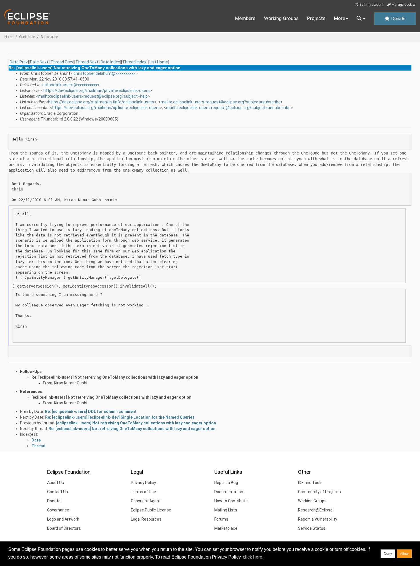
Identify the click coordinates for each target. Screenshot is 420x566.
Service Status (311, 528)
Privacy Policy (143, 482)
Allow (404, 554)
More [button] (339, 18)
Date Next (39, 62)
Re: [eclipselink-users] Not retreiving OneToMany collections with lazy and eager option (114, 377)
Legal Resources (146, 519)
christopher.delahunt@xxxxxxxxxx (104, 73)
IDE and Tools (310, 482)
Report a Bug (226, 482)
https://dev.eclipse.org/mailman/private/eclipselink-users (96, 90)
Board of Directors (64, 528)
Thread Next (86, 62)
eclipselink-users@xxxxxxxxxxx (70, 85)
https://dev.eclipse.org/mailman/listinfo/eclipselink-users (101, 102)
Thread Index (134, 62)
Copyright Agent (146, 501)
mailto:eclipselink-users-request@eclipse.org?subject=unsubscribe (228, 107)
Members (245, 18)
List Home (158, 62)
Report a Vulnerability (317, 519)
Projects (316, 18)
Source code (49, 37)
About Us (55, 482)
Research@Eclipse (315, 510)
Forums (221, 519)
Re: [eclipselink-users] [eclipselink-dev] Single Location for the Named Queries (120, 417)
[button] (361, 18)
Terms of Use (143, 491)
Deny (388, 554)
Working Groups (281, 18)
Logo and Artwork (63, 519)
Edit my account (371, 5)
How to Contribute (231, 501)
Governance (58, 510)
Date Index (110, 62)
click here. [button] (253, 557)
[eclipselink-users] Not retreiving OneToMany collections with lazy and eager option (111, 397)
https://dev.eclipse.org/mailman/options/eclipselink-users (106, 107)
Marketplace (225, 528)
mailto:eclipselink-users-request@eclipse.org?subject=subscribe (221, 102)
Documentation (228, 491)
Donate (397, 18)
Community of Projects (319, 491)
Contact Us (57, 491)
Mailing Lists (225, 510)
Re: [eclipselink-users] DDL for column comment (91, 411)
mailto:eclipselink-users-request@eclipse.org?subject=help (93, 96)
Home (8, 37)
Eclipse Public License (151, 510)
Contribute (27, 37)
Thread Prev (62, 62)
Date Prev (19, 62)
